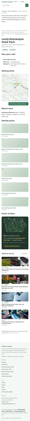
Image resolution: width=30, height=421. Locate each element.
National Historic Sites (7, 371)
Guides (22, 1)
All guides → (25, 253)
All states (4, 11)
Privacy (3, 418)
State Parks (14, 11)
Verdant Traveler (7, 2)
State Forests (5, 374)
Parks (15, 1)
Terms (7, 418)
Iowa (9, 11)
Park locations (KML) (7, 392)
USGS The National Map (22, 100)
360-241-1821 (5, 402)
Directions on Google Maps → (18, 104)
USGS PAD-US (5, 332)
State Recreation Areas (8, 367)
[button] (15, 87)
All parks (4, 362)
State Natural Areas (7, 376)
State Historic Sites (7, 369)
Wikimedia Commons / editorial (13, 331)
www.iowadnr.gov (15, 62)
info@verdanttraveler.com (8, 403)
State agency (25, 331)
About (3, 387)
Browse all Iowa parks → (12, 246)
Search (3, 385)
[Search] (26, 5)
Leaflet (14, 100)
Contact (4, 389)
